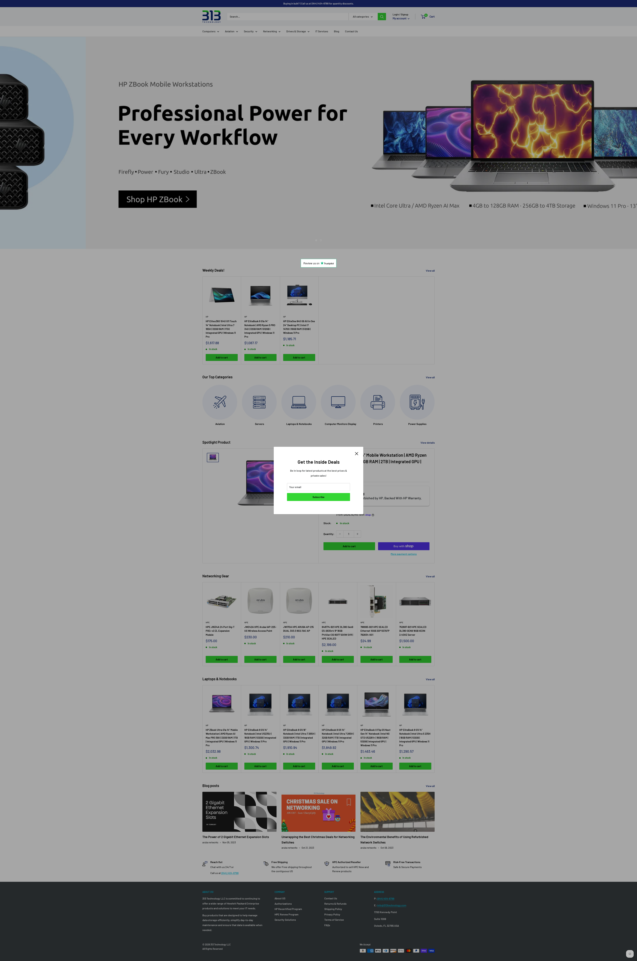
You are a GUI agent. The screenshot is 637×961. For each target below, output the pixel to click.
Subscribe (318, 496)
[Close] (356, 453)
